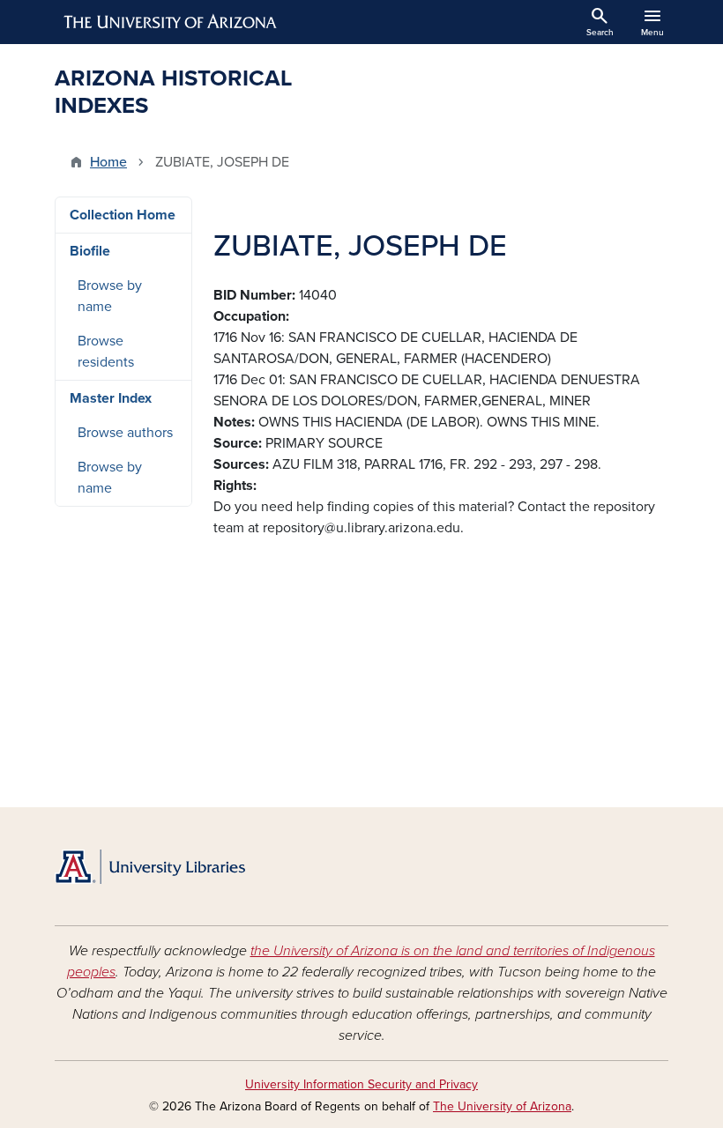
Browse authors (125, 433)
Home (108, 162)
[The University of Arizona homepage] (171, 22)
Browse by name (110, 296)
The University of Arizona (502, 1106)
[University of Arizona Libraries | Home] (150, 867)
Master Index (111, 398)
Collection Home (122, 215)
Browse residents (106, 351)
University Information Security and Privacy (361, 1084)
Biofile (90, 251)
